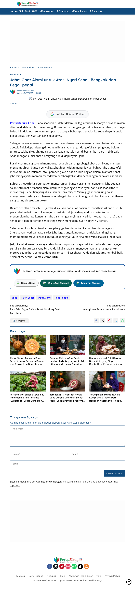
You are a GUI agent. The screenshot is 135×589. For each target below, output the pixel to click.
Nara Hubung (35, 575)
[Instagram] (68, 567)
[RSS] (86, 567)
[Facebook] (49, 567)
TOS (98, 575)
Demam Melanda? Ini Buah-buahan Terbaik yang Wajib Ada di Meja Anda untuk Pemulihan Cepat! (67, 361)
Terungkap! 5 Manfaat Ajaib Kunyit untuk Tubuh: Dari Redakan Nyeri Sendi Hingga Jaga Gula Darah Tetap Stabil (105, 397)
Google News (28, 283)
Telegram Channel (91, 283)
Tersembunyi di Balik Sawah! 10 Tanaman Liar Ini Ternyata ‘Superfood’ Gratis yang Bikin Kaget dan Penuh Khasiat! (27, 397)
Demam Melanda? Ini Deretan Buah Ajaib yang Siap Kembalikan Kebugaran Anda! (105, 361)
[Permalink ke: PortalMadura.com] (12, 91)
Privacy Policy (112, 575)
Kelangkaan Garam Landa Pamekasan (104, 307)
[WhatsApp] (74, 567)
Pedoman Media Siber (80, 575)
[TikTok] (80, 566)
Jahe (14, 297)
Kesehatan (15, 74)
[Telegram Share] (115, 320)
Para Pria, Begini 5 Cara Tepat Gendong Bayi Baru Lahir (35, 309)
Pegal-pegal (61, 297)
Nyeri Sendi (27, 297)
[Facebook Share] (96, 320)
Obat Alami (44, 297)
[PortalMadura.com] (27, 4)
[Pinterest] (62, 567)
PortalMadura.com (25, 90)
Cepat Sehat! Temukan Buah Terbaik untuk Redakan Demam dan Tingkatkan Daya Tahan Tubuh (27, 361)
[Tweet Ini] (102, 320)
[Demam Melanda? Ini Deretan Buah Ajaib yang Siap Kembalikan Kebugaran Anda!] (107, 345)
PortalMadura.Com (22, 123)
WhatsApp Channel (58, 283)
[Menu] (12, 4)
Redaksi (51, 575)
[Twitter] (55, 567)
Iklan (62, 575)
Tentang (20, 575)
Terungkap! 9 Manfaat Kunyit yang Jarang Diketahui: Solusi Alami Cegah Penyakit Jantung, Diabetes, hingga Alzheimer (67, 397)
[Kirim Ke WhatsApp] (122, 320)
